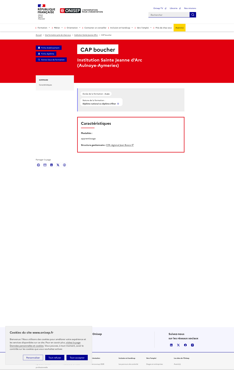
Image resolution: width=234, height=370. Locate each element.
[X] (58, 165)
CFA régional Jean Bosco (118, 144)
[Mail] (45, 165)
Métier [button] (57, 27)
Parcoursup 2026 (97, 364)
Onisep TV (158, 8)
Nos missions (190, 8)
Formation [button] (42, 27)
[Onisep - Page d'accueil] (70, 10)
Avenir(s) (180, 27)
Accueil (39, 35)
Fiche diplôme (47, 53)
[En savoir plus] (118, 104)
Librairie (174, 8)
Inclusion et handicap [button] (120, 27)
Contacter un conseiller (95, 27)
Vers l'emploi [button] (143, 27)
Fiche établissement (50, 47)
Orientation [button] (72, 27)
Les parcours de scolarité (128, 364)
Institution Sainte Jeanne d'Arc (86, 35)
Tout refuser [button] (54, 357)
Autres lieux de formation (53, 59)
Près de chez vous (164, 27)
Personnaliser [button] (33, 357)
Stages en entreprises (154, 364)
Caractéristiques (45, 85)
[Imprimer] (38, 165)
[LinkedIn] (51, 165)
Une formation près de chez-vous (58, 35)
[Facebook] (64, 165)
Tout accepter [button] (77, 357)
